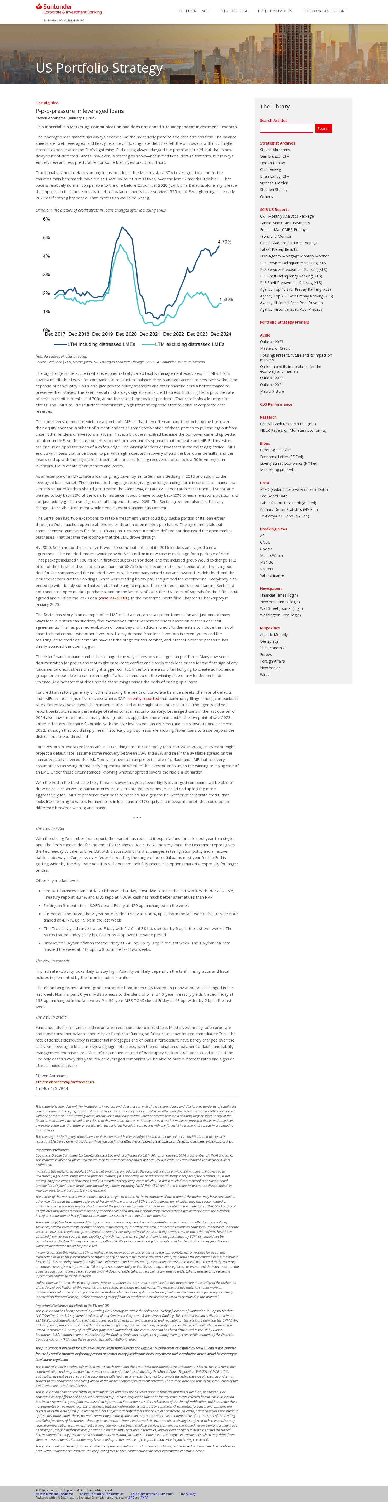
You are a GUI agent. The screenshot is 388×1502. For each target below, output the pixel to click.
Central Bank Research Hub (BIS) (288, 423)
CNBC (265, 542)
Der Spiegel (270, 641)
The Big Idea (234, 10)
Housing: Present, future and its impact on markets (296, 357)
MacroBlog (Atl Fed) (277, 469)
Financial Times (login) (279, 595)
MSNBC (266, 562)
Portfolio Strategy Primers (284, 322)
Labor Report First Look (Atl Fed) (288, 502)
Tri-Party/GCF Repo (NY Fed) (284, 516)
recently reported (143, 698)
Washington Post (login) (280, 614)
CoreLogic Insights (276, 449)
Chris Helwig (270, 169)
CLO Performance (276, 404)
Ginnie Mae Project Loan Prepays (288, 242)
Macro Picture (272, 391)
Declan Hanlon (272, 162)
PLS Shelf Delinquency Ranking (286, 276)
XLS (323, 262)
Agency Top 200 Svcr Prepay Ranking (291, 296)
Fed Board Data (273, 495)
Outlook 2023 (271, 341)
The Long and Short (325, 10)
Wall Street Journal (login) (281, 608)
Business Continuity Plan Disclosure (101, 1494)
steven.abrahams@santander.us (65, 1081)
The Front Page (194, 10)
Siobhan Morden (274, 182)
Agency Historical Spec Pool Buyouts (291, 302)
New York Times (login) (280, 601)
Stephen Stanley (273, 189)
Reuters (266, 568)
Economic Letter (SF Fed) (281, 456)
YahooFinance (272, 575)
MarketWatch (271, 555)
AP (262, 535)
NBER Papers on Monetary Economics (293, 430)
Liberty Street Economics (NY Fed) (289, 463)
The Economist (273, 647)
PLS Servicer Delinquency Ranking (289, 262)
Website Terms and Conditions (54, 1494)
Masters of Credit (275, 348)
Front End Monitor (275, 236)
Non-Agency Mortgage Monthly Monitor (294, 255)
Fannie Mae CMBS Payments (285, 222)
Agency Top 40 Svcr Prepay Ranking (290, 289)
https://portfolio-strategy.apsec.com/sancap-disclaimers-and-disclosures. (178, 1141)
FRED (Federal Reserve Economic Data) (294, 489)
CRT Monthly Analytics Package (287, 216)
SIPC (131, 1497)
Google (266, 548)
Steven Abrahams (50, 118)
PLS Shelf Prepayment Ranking (286, 282)
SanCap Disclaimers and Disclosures (151, 1494)
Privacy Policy (187, 1494)
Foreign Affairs (272, 661)
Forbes (266, 654)
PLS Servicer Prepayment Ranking (289, 269)
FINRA (144, 1497)
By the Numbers (275, 10)
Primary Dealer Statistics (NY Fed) (289, 509)
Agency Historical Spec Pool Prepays (291, 309)
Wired (265, 674)
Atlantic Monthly (274, 634)
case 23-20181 (114, 598)
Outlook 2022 (271, 377)
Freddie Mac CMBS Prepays (283, 229)
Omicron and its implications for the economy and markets (290, 369)
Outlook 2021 (271, 384)
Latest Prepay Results (278, 249)
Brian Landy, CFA (274, 176)
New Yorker (270, 667)
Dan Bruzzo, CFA (274, 156)
